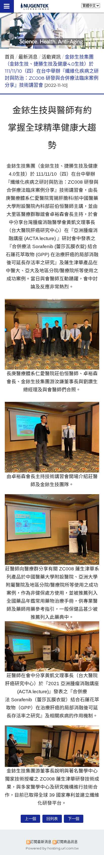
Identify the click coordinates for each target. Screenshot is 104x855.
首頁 (9, 57)
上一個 (30, 818)
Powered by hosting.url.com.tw (52, 848)
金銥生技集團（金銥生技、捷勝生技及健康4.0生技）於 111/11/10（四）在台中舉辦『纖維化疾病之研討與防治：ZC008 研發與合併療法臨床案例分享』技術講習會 (52, 71)
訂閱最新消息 (40, 842)
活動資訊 (51, 57)
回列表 (52, 818)
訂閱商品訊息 (67, 842)
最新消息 (28, 57)
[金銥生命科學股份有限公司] (34, 8)
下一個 (73, 818)
